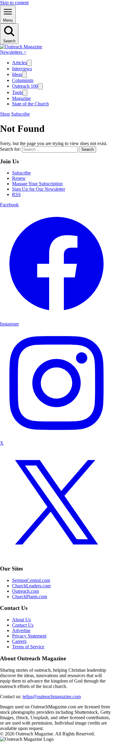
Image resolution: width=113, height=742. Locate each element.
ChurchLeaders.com (31, 585)
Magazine (21, 98)
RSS (16, 194)
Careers (19, 641)
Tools (17, 92)
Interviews (22, 68)
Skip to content (14, 2)
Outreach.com (25, 591)
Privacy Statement (29, 635)
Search (87, 149)
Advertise (21, 630)
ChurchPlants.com (29, 596)
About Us (21, 619)
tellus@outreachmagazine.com (52, 696)
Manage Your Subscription (37, 183)
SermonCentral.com (31, 580)
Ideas (17, 74)
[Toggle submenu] (29, 63)
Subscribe (20, 114)
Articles (19, 62)
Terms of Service (28, 646)
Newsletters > (13, 52)
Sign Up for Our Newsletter (38, 189)
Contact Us (22, 625)
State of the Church (30, 103)
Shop (5, 114)
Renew (19, 178)
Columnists (22, 80)
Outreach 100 (25, 86)
